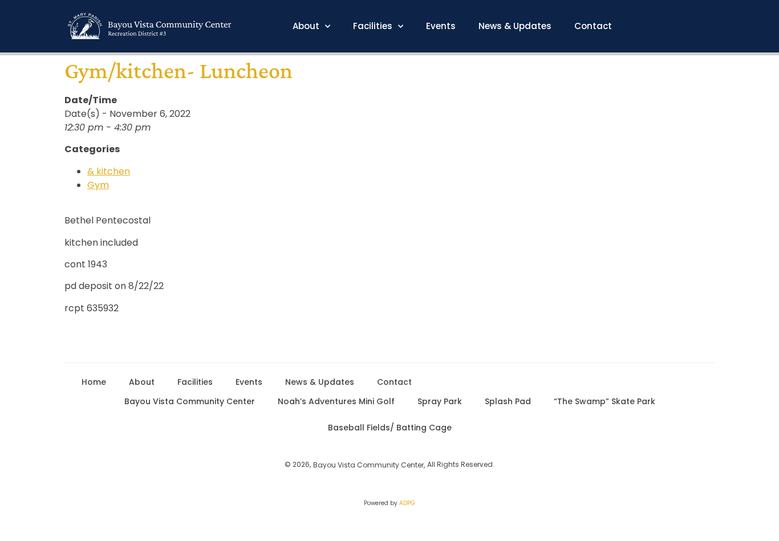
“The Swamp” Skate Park (604, 401)
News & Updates (514, 26)
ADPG (407, 503)
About (306, 26)
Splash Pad (508, 401)
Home (94, 382)
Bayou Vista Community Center (189, 401)
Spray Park (439, 401)
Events (441, 26)
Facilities (372, 26)
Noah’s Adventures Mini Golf (336, 401)
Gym (98, 185)
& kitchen (108, 171)
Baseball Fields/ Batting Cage (390, 427)
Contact (593, 26)
